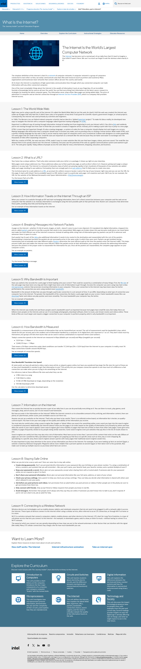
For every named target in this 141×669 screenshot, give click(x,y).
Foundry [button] (80, 4)
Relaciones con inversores (84, 634)
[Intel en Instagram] (48, 646)
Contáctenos (101, 634)
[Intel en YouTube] (43, 646)
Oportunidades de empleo (37, 638)
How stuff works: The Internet (26, 547)
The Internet (73, 596)
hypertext (81, 119)
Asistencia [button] (27, 4)
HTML (83, 121)
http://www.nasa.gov (75, 175)
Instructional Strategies (92, 33)
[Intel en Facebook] (28, 646)
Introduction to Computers (34, 576)
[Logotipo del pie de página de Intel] (16, 648)
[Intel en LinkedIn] (38, 646)
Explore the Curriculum (67, 33)
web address (77, 168)
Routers (56, 241)
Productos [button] (15, 4)
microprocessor (17, 287)
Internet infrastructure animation (68, 547)
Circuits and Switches (77, 574)
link (114, 124)
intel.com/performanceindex (104, 657)
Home (22, 33)
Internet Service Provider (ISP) (69, 94)
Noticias (111, 634)
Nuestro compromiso (57, 634)
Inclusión (70, 634)
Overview (44, 33)
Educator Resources (117, 33)
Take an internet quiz (102, 547)
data (36, 237)
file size (123, 283)
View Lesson (18, 182)
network (52, 76)
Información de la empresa (37, 634)
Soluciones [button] (41, 4)
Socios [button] (70, 4)
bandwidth (60, 289)
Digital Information (116, 574)
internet (69, 56)
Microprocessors (35, 596)
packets (25, 230)
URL (44, 171)
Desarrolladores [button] (56, 4)
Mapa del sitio (121, 634)
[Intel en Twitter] (33, 646)
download (15, 296)
